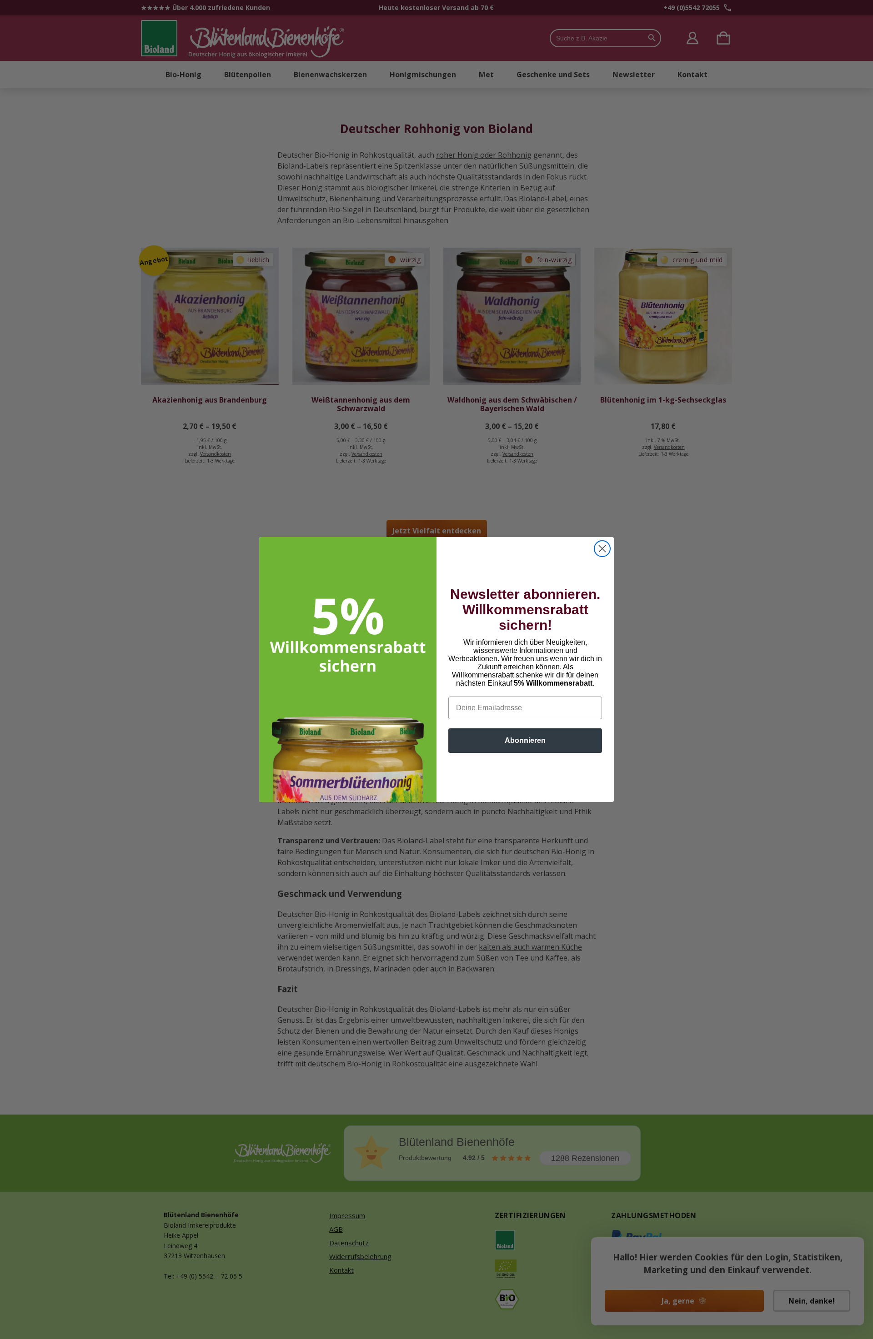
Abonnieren (525, 740)
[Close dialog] (602, 549)
